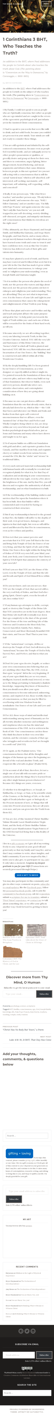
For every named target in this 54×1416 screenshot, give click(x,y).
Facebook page (34, 887)
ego (33, 1009)
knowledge (7, 1012)
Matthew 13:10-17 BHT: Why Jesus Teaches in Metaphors (12, 940)
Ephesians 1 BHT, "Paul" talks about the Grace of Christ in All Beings (36, 940)
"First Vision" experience (14, 900)
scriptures (31, 1006)
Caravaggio (33, 98)
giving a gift (30, 1160)
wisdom (24, 1015)
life (13, 1012)
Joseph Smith (45, 1009)
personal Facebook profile (18, 890)
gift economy (18, 843)
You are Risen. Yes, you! (30, 1295)
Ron (7, 1300)
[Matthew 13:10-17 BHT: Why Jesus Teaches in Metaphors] (13, 930)
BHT (11, 1009)
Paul (16, 1012)
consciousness (26, 1009)
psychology (15, 1006)
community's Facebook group (17, 894)
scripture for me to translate (25, 897)
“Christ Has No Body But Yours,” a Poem (23, 1028)
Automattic (36, 1412)
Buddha (16, 1009)
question (45, 894)
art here (29, 1226)
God (37, 1009)
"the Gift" (45, 859)
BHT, (23, 88)
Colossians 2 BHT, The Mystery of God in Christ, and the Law (12, 961)
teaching (6, 1015)
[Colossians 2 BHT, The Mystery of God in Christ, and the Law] (13, 951)
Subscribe (44, 994)
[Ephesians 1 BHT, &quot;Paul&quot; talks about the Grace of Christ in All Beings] (36, 930)
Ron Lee (9, 1314)
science (23, 1006)
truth (19, 1015)
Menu (46, 4)
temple (13, 1015)
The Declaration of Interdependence (31, 1289)
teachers (43, 1012)
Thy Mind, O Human (12, 4)
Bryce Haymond (14, 83)
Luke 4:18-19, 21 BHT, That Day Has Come (30, 1038)
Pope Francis (24, 1012)
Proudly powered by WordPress (27, 1409)
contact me (35, 900)
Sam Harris (34, 1012)
